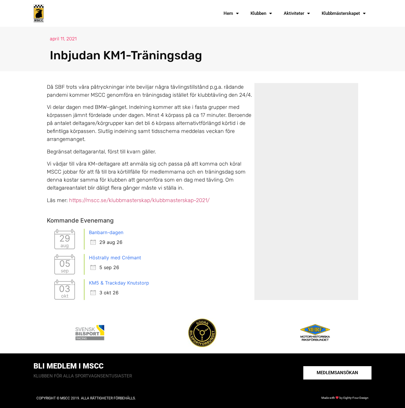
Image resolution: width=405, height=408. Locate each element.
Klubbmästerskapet (341, 13)
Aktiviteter (294, 13)
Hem (228, 13)
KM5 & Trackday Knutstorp (119, 283)
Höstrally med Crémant (115, 258)
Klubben (258, 13)
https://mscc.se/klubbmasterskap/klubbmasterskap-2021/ (139, 200)
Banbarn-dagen (106, 232)
